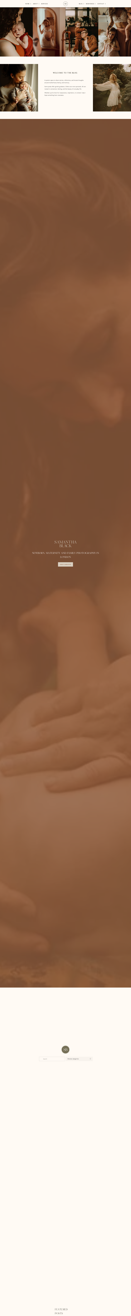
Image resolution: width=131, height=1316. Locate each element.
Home (27, 4)
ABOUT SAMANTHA (65, 564)
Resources (90, 4)
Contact (100, 4)
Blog (81, 4)
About (35, 4)
